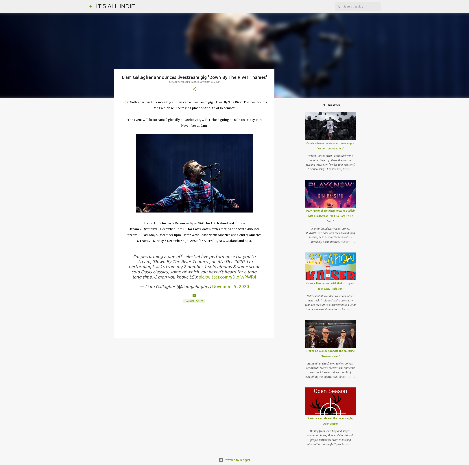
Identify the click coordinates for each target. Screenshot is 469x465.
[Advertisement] (194, 369)
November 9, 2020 (230, 286)
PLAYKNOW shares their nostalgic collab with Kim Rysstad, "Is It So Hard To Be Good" (330, 216)
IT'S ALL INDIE (115, 6)
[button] (194, 89)
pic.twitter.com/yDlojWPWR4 (227, 276)
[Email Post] (194, 297)
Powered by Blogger (236, 460)
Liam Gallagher (194, 301)
